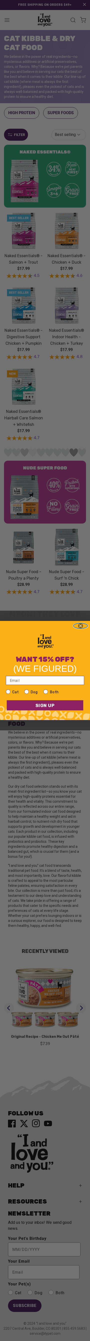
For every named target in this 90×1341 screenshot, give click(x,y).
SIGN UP (45, 705)
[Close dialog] (80, 626)
